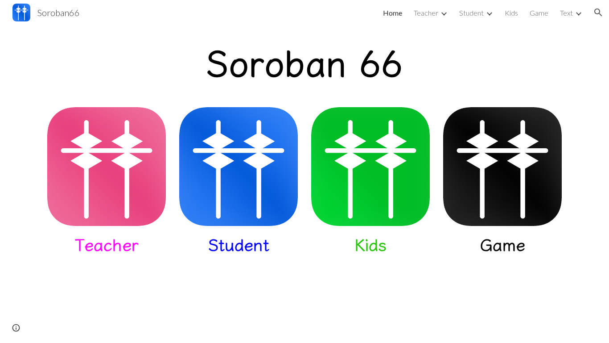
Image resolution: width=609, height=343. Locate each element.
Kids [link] (511, 12)
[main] (304, 61)
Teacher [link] (426, 12)
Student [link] (471, 12)
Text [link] (566, 12)
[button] (598, 12)
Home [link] (392, 12)
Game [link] (539, 12)
